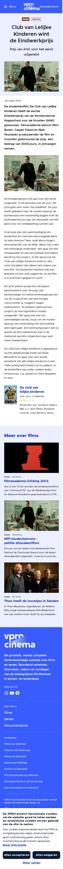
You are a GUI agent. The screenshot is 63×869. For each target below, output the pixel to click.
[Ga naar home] (31, 6)
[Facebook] (17, 693)
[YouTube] (12, 693)
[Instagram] (6, 693)
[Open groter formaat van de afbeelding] (31, 173)
